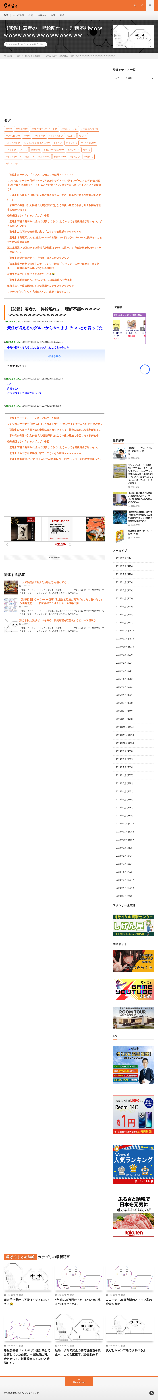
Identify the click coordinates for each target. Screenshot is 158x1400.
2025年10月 (122, 647)
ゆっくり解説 (88, 143)
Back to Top (79, 1382)
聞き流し (75, 157)
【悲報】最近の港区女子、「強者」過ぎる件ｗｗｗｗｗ (38, 258)
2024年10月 (122, 743)
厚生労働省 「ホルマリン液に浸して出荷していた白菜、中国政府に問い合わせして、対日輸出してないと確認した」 (27, 1356)
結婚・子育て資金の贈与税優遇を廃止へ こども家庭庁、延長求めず (78, 1352)
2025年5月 (121, 687)
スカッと (11, 150)
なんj (82, 136)
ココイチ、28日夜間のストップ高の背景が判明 (129, 1302)
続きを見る (54, 356)
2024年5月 (121, 784)
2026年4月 (121, 599)
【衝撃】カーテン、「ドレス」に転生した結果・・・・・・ (40, 175)
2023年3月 (121, 896)
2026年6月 (121, 582)
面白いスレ (12, 164)
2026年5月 (121, 591)
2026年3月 (121, 607)
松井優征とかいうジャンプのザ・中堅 (28, 215)
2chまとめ (21, 129)
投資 (31, 15)
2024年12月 (122, 727)
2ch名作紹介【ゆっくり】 (44, 129)
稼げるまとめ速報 (28, 44)
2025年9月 (121, 655)
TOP (6, 15)
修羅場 (35, 150)
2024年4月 (121, 792)
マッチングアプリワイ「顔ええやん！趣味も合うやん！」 (39, 291)
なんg (71, 136)
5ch (26, 136)
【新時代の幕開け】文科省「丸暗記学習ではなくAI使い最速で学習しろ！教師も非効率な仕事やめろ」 (54, 207)
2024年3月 (121, 800)
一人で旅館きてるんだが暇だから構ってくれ (44, 582)
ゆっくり (71, 143)
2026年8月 (121, 566)
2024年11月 (122, 735)
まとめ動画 (18, 15)
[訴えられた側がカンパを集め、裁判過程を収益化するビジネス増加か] (11, 625)
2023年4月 (121, 888)
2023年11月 (122, 832)
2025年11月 (122, 639)
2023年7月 (121, 864)
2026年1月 (121, 623)
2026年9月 (121, 558)
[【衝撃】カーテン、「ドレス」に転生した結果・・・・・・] (120, 454)
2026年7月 (121, 574)
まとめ (58, 143)
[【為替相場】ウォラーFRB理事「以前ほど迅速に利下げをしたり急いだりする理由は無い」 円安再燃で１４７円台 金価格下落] (11, 605)
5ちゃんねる (56, 136)
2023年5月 (121, 880)
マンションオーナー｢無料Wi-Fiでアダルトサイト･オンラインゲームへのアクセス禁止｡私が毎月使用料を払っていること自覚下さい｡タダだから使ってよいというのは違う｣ (54, 185)
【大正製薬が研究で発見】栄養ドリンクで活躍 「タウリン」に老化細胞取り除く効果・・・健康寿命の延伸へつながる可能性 (53, 266)
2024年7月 (121, 767)
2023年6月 (121, 872)
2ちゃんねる (13, 136)
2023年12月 (122, 824)
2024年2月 (121, 808)
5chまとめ (39, 136)
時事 (86, 150)
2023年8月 (121, 856)
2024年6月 (121, 775)
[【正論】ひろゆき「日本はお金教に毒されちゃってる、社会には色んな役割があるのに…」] (120, 499)
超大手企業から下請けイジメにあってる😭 (31, 274)
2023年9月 (121, 848)
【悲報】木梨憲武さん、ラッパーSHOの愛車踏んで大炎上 (39, 280)
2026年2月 (121, 615)
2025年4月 (121, 695)
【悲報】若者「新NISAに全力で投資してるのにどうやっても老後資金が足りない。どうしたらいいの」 (54, 223)
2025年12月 (122, 631)
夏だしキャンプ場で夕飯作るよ (126, 1350)
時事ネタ (42, 15)
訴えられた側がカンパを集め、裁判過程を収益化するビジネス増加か (57, 620)
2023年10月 (122, 840)
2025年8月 (121, 663)
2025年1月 (121, 719)
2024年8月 (121, 759)
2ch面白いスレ (69, 129)
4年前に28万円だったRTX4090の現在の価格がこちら (77, 1302)
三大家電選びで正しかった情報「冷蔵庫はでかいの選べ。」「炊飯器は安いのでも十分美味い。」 (54, 250)
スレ (23, 150)
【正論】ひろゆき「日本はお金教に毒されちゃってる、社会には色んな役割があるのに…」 (54, 197)
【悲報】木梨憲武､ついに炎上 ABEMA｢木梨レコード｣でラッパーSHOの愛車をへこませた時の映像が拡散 (54, 239)
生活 (53, 15)
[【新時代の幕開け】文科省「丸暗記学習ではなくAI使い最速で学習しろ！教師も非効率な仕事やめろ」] (120, 517)
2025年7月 (121, 671)
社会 (62, 15)
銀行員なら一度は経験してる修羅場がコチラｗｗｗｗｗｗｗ (40, 286)
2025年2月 (121, 711)
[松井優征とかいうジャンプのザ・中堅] (120, 536)
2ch (9, 129)
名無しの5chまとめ (54, 150)
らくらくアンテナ (30, 1393)
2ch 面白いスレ (89, 129)
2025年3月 (121, 703)
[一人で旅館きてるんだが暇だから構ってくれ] (11, 587)
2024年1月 (121, 816)
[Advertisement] (54, 90)
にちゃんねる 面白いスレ (37, 143)
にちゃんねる (13, 143)
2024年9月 (121, 751)
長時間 (88, 157)
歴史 (29, 157)
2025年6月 (121, 679)
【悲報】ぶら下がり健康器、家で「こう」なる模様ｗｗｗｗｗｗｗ (44, 231)
